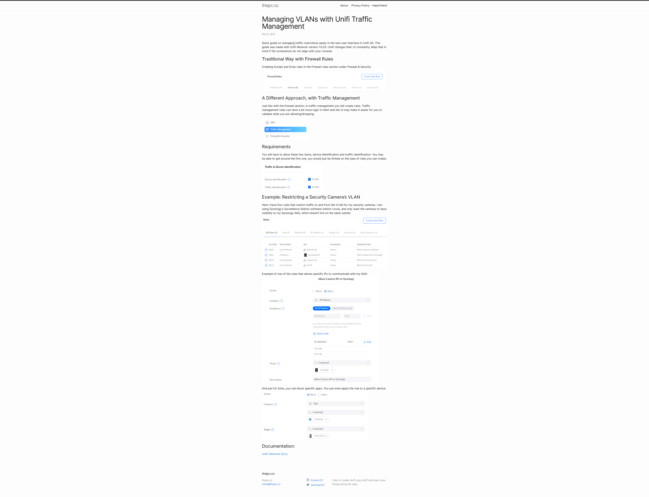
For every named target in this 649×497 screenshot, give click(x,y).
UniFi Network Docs (275, 454)
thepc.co (270, 5)
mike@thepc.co (271, 484)
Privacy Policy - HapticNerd (369, 5)
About (344, 5)
